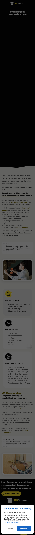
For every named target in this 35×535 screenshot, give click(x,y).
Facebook (14, 522)
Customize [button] (10, 528)
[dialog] (17, 519)
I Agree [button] (23, 528)
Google (6, 522)
